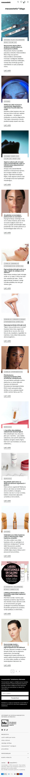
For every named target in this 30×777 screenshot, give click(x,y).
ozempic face (15, 156)
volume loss (12, 42)
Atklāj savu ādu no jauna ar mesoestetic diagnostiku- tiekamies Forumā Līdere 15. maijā (13, 107)
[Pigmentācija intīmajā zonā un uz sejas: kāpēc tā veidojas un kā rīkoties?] (15, 251)
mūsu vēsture (5, 740)
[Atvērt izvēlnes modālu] (27, 1)
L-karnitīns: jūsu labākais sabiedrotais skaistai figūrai (13, 431)
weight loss (16, 158)
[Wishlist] (21, 1)
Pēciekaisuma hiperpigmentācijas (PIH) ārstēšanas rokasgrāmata (13, 376)
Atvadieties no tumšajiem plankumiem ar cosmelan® (13, 216)
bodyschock (7, 427)
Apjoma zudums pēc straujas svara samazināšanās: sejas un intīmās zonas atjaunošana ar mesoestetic (14, 164)
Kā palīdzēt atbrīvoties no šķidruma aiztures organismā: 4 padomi (14, 483)
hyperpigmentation (9, 266)
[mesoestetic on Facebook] (2, 730)
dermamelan (14, 263)
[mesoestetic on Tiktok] (7, 730)
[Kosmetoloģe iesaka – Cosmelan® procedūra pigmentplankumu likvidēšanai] (15, 632)
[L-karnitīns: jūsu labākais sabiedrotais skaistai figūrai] (15, 414)
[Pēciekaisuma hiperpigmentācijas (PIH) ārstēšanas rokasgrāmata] (15, 359)
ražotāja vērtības (6, 743)
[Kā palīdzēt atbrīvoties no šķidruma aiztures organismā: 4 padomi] (15, 466)
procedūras (4, 749)
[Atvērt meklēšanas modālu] (18, 1)
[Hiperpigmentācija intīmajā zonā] (15, 307)
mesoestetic (15, 765)
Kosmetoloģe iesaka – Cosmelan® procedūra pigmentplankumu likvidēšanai (14, 645)
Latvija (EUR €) (13, 762)
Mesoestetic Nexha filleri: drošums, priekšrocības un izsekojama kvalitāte (13, 47)
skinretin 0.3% (14, 589)
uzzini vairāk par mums (8, 737)
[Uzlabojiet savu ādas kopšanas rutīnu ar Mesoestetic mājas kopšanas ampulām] (15, 519)
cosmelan (7, 263)
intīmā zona (19, 266)
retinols (6, 589)
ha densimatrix (8, 587)
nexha (6, 42)
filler (12, 40)
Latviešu (3, 762)
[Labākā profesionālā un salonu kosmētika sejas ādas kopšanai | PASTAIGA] (15, 574)
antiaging (7, 40)
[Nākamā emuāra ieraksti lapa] (19, 671)
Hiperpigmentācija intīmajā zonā (15, 325)
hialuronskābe (20, 40)
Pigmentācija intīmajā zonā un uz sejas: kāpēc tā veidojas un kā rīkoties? (15, 270)
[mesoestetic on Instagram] (5, 730)
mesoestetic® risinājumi (8, 746)
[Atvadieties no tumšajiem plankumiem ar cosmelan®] (15, 203)
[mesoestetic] (6, 2)
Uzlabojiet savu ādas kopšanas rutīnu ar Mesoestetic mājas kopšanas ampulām (14, 536)
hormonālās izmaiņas (19, 319)
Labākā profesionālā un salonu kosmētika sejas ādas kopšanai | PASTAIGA (15, 594)
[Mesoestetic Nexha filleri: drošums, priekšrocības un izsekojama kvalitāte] (15, 27)
